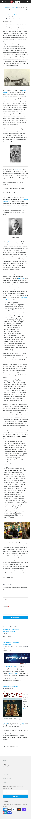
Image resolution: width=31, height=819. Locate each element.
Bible (11, 686)
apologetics (6, 686)
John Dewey (21, 278)
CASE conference (7, 642)
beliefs (4, 14)
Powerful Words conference (12, 666)
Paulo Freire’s (12, 242)
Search (5, 771)
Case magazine (7, 629)
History (16, 686)
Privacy (5, 782)
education (10, 14)
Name (5, 593)
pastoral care (16, 642)
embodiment (6, 631)
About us (5, 774)
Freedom (16, 14)
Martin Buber (18, 169)
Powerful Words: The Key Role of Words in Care (15, 647)
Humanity (13, 631)
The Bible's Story (8, 688)
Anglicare (16, 673)
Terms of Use (7, 778)
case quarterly (15, 629)
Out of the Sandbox (15, 804)
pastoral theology (7, 644)
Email (5, 600)
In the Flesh (6, 634)
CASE (10, 673)
